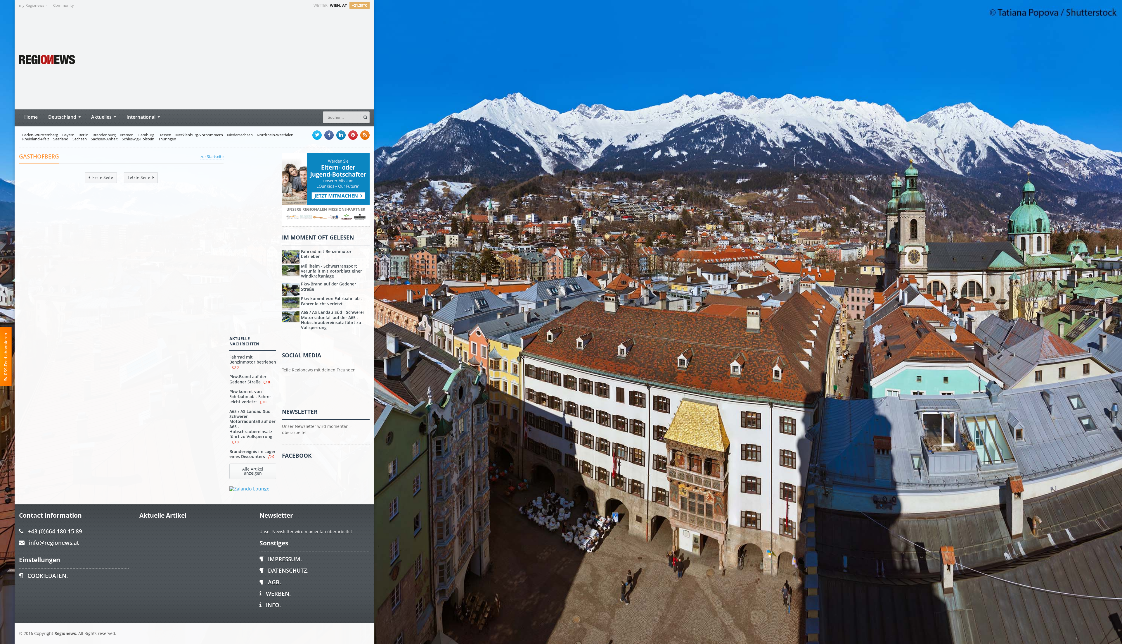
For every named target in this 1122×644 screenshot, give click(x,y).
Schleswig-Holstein (138, 139)
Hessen (164, 135)
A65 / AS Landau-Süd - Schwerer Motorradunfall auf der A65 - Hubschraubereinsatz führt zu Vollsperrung (252, 424)
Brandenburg (104, 135)
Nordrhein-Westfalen (275, 135)
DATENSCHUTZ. (288, 570)
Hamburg (146, 135)
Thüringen (167, 139)
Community (63, 5)
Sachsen (79, 139)
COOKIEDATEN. (47, 576)
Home (31, 116)
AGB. (274, 582)
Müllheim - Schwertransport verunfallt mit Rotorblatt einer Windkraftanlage (331, 271)
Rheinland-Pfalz (35, 139)
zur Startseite (212, 156)
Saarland (60, 139)
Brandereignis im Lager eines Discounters (252, 454)
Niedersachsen (240, 135)
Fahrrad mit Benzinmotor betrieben (252, 359)
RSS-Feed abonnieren (5, 355)
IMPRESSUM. (285, 559)
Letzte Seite (139, 177)
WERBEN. (278, 593)
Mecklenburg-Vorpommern (199, 135)
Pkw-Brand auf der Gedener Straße (247, 379)
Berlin (84, 135)
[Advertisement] (260, 59)
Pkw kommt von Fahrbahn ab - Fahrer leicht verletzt (250, 396)
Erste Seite (102, 177)
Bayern (68, 135)
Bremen (127, 135)
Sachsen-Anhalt (104, 139)
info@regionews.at (54, 543)
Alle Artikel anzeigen (252, 471)
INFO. (273, 605)
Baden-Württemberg (40, 135)
